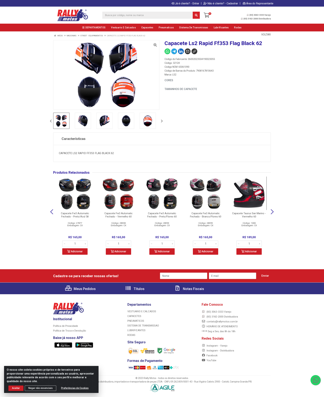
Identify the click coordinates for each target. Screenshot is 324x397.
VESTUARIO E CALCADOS (141, 311)
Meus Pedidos (84, 289)
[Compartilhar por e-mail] (188, 51)
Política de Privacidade (65, 325)
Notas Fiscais (193, 289)
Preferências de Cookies (75, 388)
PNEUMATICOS (135, 320)
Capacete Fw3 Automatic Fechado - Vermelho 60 (118, 215)
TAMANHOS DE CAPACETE (181, 89)
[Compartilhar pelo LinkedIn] (181, 51)
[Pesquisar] (196, 15)
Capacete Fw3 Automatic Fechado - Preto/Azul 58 (75, 215)
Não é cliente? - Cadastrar (222, 3)
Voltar (266, 34)
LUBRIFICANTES (136, 330)
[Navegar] (51, 121)
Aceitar (16, 388)
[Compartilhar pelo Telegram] (174, 51)
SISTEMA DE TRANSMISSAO (143, 325)
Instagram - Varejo (216, 345)
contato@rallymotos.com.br (222, 321)
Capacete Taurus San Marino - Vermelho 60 (249, 215)
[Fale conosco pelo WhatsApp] (315, 380)
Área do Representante (259, 3)
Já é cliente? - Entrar (187, 3)
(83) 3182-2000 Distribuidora (257, 19)
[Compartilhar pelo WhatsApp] (167, 51)
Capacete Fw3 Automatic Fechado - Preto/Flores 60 (162, 215)
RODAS (131, 335)
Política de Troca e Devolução (69, 330)
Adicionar (76, 251)
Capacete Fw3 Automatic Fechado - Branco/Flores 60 (205, 215)
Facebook (212, 355)
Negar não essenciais (40, 388)
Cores (169, 80)
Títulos (138, 289)
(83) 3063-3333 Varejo (260, 15)
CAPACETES (134, 316)
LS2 (174, 74)
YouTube (211, 360)
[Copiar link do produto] (194, 51)
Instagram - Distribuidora (220, 350)
